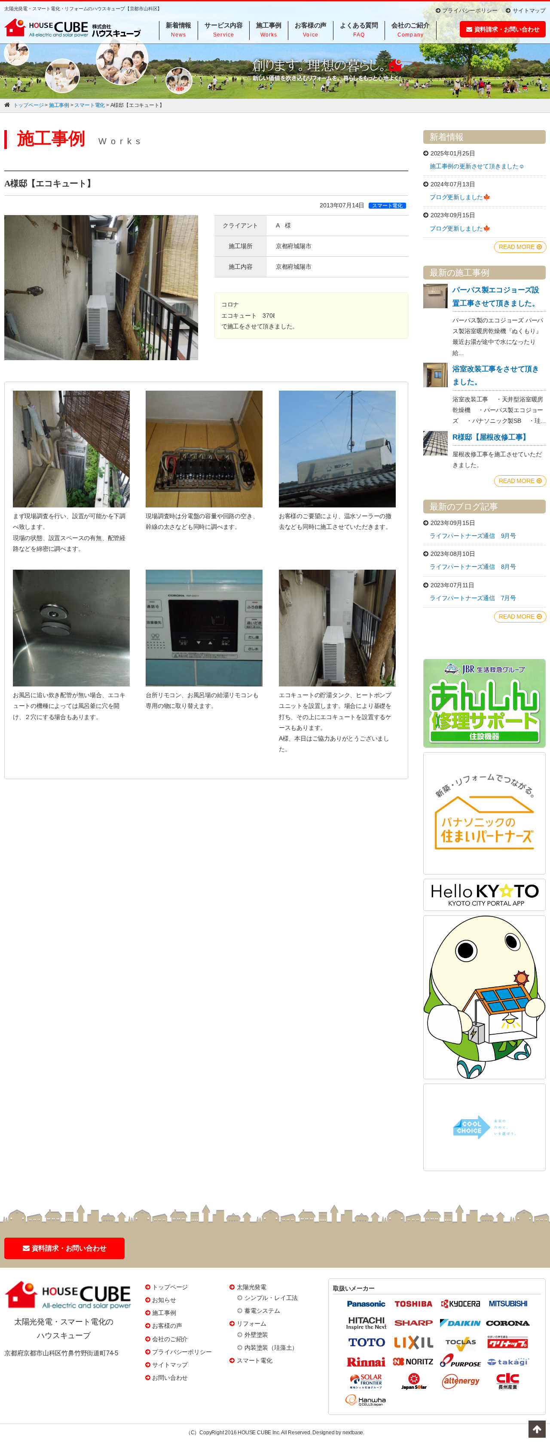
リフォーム (251, 1323)
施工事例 (164, 1312)
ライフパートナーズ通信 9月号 (473, 535)
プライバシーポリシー (469, 10)
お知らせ (164, 1299)
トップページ (170, 1287)
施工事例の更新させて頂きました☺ (477, 166)
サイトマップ (529, 10)
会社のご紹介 (170, 1339)
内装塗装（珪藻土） (271, 1347)
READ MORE (516, 246)
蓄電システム (262, 1310)
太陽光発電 (251, 1287)
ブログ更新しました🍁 (460, 197)
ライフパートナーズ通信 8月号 (473, 566)
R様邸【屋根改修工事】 (491, 437)
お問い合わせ (170, 1377)
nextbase (352, 1433)
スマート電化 (254, 1360)
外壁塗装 (256, 1334)
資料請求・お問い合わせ (507, 29)
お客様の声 (167, 1325)
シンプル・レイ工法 (271, 1297)
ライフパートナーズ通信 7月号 (473, 598)
